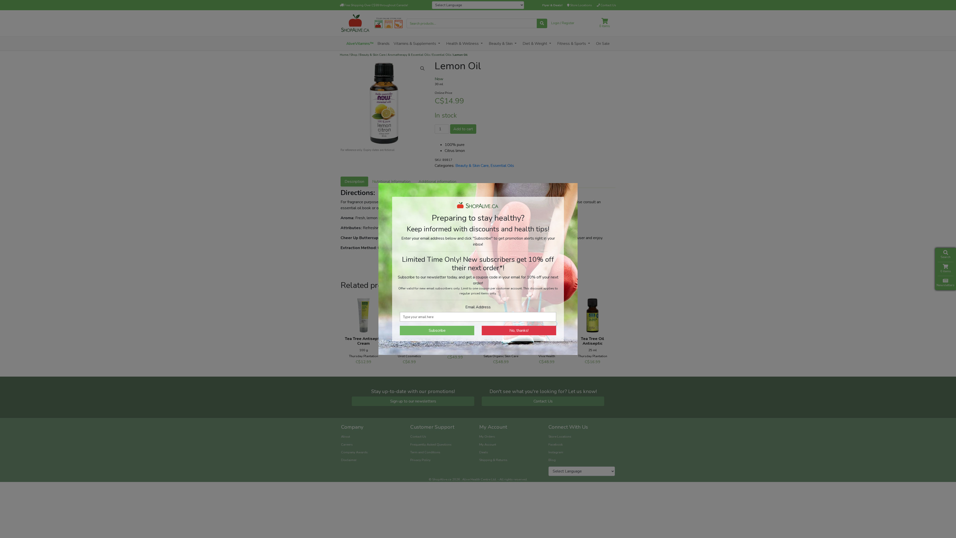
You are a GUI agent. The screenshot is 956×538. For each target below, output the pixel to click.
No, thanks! (519, 330)
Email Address (478, 307)
